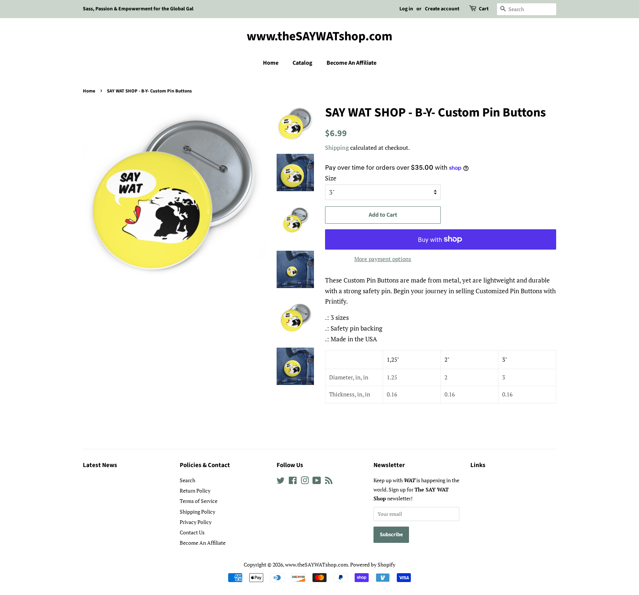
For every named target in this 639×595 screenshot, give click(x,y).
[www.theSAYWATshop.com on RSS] (329, 481)
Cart (483, 9)
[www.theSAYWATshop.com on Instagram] (305, 481)
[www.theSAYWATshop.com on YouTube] (316, 481)
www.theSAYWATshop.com (319, 36)
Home (270, 63)
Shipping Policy (197, 511)
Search (187, 480)
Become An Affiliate (351, 63)
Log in (406, 9)
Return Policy (195, 490)
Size (331, 178)
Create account (442, 9)
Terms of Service (198, 500)
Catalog (302, 63)
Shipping (337, 147)
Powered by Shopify (372, 564)
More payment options (382, 259)
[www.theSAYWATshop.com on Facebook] (292, 481)
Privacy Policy (196, 521)
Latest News (100, 465)
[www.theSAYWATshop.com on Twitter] (281, 481)
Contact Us (192, 532)
